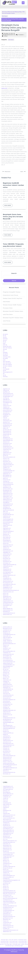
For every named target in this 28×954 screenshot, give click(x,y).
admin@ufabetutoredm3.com (8, 34)
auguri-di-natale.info (7, 637)
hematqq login (16, 944)
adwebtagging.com (7, 911)
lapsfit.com (5, 478)
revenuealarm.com (7, 605)
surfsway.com (6, 451)
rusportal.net (6, 807)
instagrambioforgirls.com (8, 855)
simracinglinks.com (7, 655)
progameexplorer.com (8, 600)
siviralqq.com (6, 889)
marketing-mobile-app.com (9, 866)
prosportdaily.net (6, 540)
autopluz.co (5, 646)
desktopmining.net (7, 758)
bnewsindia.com (6, 555)
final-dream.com (6, 535)
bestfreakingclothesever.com (9, 892)
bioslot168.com (6, 611)
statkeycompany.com (7, 663)
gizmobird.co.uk (6, 631)
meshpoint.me (6, 822)
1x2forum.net (6, 390)
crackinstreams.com (7, 472)
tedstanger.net (6, 523)
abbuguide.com (6, 437)
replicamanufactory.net (8, 484)
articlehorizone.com (7, 466)
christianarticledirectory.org (9, 772)
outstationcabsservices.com (9, 575)
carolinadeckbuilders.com (9, 664)
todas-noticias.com (7, 804)
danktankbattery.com (7, 871)
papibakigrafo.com (7, 746)
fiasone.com (5, 869)
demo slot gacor (6, 361)
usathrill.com (6, 567)
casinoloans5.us (6, 736)
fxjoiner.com (5, 594)
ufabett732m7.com (7, 546)
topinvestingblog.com (8, 666)
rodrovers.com (6, 460)
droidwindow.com (7, 549)
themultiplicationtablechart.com (10, 767)
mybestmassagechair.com (9, 728)
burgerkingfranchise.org (8, 831)
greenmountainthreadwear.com (10, 898)
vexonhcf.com (6, 649)
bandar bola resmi (7, 346)
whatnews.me (6, 534)
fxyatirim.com (6, 435)
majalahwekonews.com (8, 787)
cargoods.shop (6, 813)
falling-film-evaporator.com (9, 893)
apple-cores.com (7, 754)
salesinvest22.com (7, 541)
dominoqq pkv (6, 369)
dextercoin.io (6, 770)
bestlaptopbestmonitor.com (9, 717)
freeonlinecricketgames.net (9, 699)
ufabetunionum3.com (8, 493)
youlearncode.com (7, 434)
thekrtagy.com (6, 576)
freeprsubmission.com (8, 550)
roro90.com (5, 798)
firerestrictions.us (7, 702)
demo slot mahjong (7, 347)
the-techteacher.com (7, 582)
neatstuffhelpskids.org (8, 689)
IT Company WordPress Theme (13, 950)
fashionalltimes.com (7, 585)
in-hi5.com (5, 801)
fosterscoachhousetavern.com (10, 840)
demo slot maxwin (7, 363)
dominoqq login (14, 941)
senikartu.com (6, 805)
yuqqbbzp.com (6, 467)
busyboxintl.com (6, 825)
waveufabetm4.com (7, 501)
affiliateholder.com (7, 931)
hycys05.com (6, 851)
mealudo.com (6, 872)
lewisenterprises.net (7, 423)
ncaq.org (5, 417)
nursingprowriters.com (8, 896)
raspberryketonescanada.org (9, 564)
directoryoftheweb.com (8, 793)
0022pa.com (6, 675)
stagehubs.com (6, 388)
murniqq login (8, 944)
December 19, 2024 (8, 33)
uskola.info (5, 526)
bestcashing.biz (6, 701)
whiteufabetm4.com (7, 505)
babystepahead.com (7, 914)
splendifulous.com (7, 487)
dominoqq (5, 338)
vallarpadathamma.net (8, 833)
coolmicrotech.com (7, 579)
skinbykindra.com (7, 596)
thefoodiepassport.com (8, 743)
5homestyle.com (6, 773)
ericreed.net (5, 729)
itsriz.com (5, 812)
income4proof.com (7, 411)
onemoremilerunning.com (9, 852)
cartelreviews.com (7, 449)
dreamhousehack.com (8, 581)
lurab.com (5, 607)
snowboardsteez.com (8, 854)
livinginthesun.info (7, 810)
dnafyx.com (5, 428)
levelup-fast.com (6, 479)
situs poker (5, 355)
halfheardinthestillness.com (9, 726)
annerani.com (6, 672)
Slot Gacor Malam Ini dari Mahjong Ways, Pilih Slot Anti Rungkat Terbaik (13, 12)
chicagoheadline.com (8, 396)
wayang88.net (6, 502)
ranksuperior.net (6, 913)
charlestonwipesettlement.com (10, 905)
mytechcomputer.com (8, 610)
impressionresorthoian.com (9, 890)
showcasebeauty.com (8, 660)
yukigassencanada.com (8, 464)
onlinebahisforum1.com (8, 395)
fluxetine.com (6, 731)
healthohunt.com (7, 516)
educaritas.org (6, 413)
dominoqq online (6, 356)
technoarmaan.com (7, 588)
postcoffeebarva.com (7, 828)
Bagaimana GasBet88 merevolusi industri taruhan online (13, 185)
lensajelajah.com (7, 414)
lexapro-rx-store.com (7, 761)
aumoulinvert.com (7, 742)
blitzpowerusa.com (7, 848)
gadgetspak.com (6, 473)
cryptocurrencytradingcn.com (9, 902)
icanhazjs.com (6, 748)
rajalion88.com (6, 399)
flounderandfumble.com (8, 514)
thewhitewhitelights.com (8, 722)
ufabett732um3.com (7, 525)
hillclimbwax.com (7, 919)
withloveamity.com (7, 432)
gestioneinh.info (6, 538)
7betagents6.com (7, 469)
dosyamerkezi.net (7, 657)
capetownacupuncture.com (9, 815)
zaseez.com (5, 404)
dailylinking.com (6, 426)
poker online (24, 944)
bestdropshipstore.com (8, 448)
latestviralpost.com (7, 845)
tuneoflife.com (6, 928)
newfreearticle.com (7, 846)
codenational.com (7, 599)
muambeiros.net (6, 705)
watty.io (4, 808)
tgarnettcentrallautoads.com (9, 643)
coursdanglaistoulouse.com (9, 634)
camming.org (6, 398)
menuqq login (4, 939)
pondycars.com (6, 560)
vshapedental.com (7, 569)
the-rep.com (5, 669)
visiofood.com (6, 547)
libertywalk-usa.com (7, 628)
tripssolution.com (7, 461)
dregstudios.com (6, 687)
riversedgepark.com (7, 402)
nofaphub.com (6, 407)
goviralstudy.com (7, 751)
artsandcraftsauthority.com (9, 613)
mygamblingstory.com (8, 786)
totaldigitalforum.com (7, 587)
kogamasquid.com (7, 766)
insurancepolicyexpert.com (9, 661)
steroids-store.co (7, 713)
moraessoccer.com (7, 690)
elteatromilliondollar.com (8, 830)
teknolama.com (6, 836)
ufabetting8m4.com (7, 491)
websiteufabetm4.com (8, 504)
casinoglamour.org (7, 769)
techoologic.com (6, 563)
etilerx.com (5, 511)
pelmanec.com (6, 790)
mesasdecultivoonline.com (9, 842)
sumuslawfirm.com (7, 895)
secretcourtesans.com (8, 393)
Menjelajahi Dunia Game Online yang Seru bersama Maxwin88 (13, 216)
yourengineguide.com (8, 572)
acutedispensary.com (8, 899)
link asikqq (5, 358)
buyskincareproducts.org (8, 763)
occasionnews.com (7, 922)
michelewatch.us (6, 639)
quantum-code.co (7, 532)
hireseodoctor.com (7, 476)
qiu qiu (4, 375)
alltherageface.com (7, 597)
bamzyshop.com (6, 558)
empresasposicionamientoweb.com (11, 590)
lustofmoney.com (7, 924)
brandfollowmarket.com (8, 907)
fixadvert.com (6, 645)
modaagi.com (6, 681)
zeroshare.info (6, 676)
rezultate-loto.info (7, 485)
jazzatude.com (6, 673)
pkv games (5, 334)
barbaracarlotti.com (7, 757)
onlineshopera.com (7, 420)
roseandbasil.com (7, 720)
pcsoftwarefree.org (7, 425)
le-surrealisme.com (7, 658)
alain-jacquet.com (7, 819)
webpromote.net (6, 711)
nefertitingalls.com (7, 408)
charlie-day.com (6, 874)
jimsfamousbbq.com (7, 626)
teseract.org (5, 543)
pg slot (4, 370)
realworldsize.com (7, 834)
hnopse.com (6, 921)
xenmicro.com (6, 419)
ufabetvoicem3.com (7, 499)
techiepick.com (6, 557)
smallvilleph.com (6, 683)
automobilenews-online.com (9, 584)
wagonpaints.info (7, 528)
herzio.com (5, 799)
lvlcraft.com (5, 455)
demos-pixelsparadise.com (9, 651)
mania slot (4, 88)
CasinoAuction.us (7, 737)
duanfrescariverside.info (8, 510)
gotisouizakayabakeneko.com (9, 821)
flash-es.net (5, 884)
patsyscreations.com (7, 410)
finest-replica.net (6, 537)
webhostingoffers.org (7, 440)
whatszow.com (6, 441)
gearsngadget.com (7, 475)
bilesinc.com (6, 678)
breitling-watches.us (7, 642)
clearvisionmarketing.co (8, 531)
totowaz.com (6, 904)
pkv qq (4, 335)
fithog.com (5, 716)
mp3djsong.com (6, 633)
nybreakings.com (7, 573)
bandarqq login (22, 939)
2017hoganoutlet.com (8, 789)
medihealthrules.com (7, 566)
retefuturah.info (6, 517)
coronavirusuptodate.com (9, 470)
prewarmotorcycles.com (8, 654)
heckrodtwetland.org (7, 725)
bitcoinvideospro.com (8, 816)
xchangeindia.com (7, 578)
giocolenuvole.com (7, 429)
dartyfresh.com (6, 422)
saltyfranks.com (6, 670)
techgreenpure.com (7, 446)
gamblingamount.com (8, 918)
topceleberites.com (7, 490)
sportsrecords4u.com (8, 488)
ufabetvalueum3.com (7, 494)
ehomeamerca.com (7, 443)
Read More (8, 206)
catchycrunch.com (7, 405)
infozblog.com (6, 707)
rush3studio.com (6, 796)
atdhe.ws (5, 723)
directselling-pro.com (7, 603)
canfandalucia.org (7, 570)
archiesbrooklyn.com (7, 704)
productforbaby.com (7, 837)
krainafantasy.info (7, 802)
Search (14, 273)
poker (4, 343)
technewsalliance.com (8, 520)
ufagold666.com (6, 552)
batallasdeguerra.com (8, 686)
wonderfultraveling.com (8, 695)
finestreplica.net (6, 513)
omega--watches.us (7, 640)
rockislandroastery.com (8, 602)
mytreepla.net (6, 481)
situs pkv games (13, 939)
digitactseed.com (7, 454)
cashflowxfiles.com (7, 857)
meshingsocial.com (7, 863)
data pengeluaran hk (7, 372)
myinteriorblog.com (7, 554)
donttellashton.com (7, 795)
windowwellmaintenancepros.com (10, 930)
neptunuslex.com (7, 636)
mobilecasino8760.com (8, 732)
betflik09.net (5, 416)
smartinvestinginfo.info (8, 519)
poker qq (5, 344)
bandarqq (5, 352)
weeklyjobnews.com (7, 908)
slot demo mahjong (7, 366)
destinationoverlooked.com (9, 916)
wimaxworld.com (6, 698)
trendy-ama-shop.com (8, 544)
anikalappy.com (6, 507)
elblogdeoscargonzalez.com (9, 710)
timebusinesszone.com (8, 925)
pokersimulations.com (8, 482)
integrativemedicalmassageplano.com (11, 880)
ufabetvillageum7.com (8, 497)
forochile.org (6, 692)
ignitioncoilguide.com (7, 608)
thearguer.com (6, 865)
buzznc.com (5, 593)
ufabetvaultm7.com (7, 496)
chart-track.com (6, 693)
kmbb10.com (6, 858)
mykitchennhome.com (8, 740)
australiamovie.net (7, 630)
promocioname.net (7, 696)
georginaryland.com (7, 719)
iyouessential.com (7, 431)
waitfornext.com (6, 529)
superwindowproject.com (8, 745)
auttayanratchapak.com (8, 827)
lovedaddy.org (6, 878)
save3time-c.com (7, 648)
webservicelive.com (7, 614)
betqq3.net (5, 734)
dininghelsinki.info (7, 508)
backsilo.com (6, 887)
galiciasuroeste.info (7, 684)
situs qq (4, 337)
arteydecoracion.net (7, 714)
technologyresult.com (8, 438)
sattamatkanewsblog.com (9, 901)
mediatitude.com (6, 652)
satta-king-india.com (7, 463)
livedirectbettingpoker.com (9, 875)
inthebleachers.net (7, 760)
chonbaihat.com (6, 708)
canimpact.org (6, 749)
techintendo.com (6, 444)
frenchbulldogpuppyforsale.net (10, 764)
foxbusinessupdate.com (8, 877)
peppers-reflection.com (8, 927)
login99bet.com (6, 391)
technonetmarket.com (8, 522)
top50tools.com (6, 667)
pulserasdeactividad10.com (9, 755)
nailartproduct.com (7, 452)
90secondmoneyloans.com (9, 457)
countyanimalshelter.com (8, 910)
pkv (4, 350)
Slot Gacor (4, 16)
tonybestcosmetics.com (8, 591)
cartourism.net (6, 752)
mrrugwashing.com (7, 881)
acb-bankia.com (6, 883)
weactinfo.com (6, 861)
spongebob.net (6, 824)
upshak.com (5, 886)
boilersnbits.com (6, 843)
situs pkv (5, 349)
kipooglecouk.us (6, 739)
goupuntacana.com (7, 401)
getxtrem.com (6, 860)
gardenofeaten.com (7, 849)
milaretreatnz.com (7, 679)
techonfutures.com (7, 561)
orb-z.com (5, 839)
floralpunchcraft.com (7, 868)
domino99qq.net (6, 792)
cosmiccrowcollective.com (9, 818)
